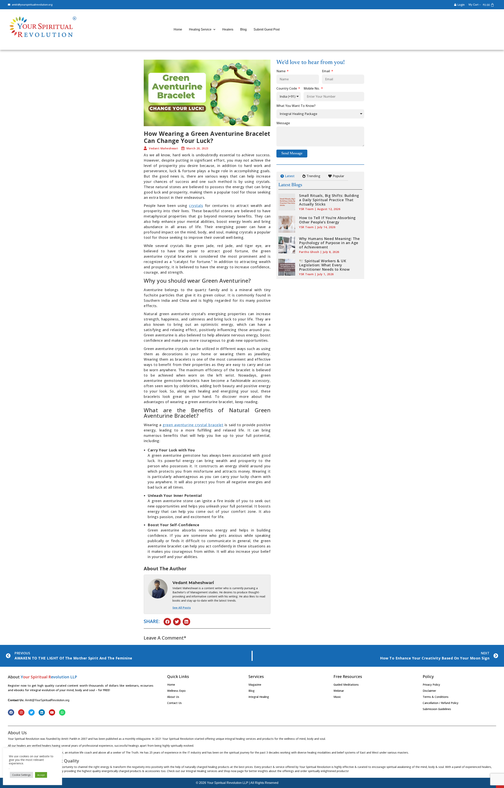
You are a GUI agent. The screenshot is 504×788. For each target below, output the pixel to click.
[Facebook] (11, 712)
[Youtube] (52, 712)
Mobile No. (312, 89)
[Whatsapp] (62, 712)
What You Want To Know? (295, 106)
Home (178, 29)
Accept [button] (41, 774)
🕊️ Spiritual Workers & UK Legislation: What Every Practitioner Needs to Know (324, 265)
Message (283, 123)
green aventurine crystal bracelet (193, 424)
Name (281, 71)
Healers (227, 29)
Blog (243, 29)
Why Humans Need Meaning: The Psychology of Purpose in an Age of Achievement (329, 242)
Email (326, 71)
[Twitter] (31, 712)
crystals (196, 205)
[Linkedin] (42, 712)
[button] (167, 621)
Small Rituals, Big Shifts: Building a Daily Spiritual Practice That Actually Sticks (329, 199)
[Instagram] (21, 712)
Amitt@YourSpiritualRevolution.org (47, 700)
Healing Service (200, 29)
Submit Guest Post (267, 29)
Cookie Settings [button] (21, 775)
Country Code (287, 89)
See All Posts (181, 607)
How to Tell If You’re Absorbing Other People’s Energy (327, 219)
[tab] (287, 176)
